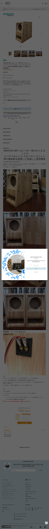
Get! (36, 268)
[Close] (45, 250)
